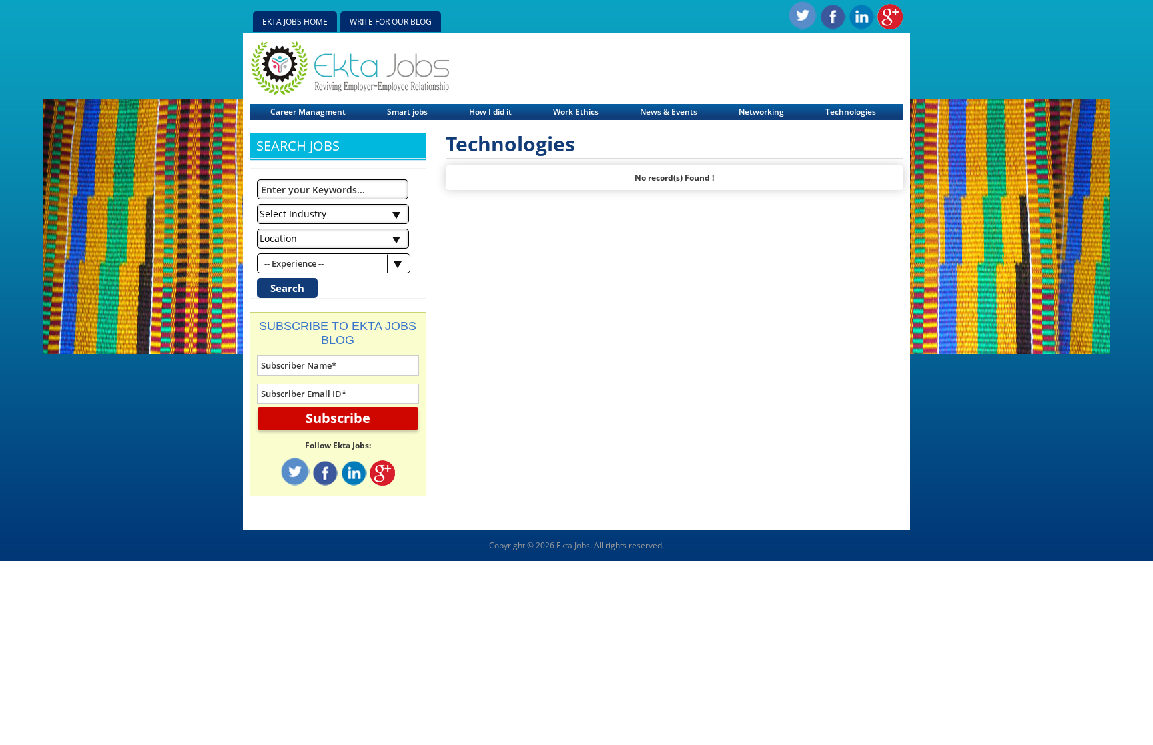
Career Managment (308, 111)
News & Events (668, 111)
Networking (761, 111)
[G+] (890, 27)
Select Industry (293, 213)
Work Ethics (576, 111)
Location (278, 238)
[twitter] (802, 27)
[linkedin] (861, 27)
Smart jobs (407, 111)
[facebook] (832, 27)
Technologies (850, 111)
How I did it (490, 111)
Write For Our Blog (391, 21)
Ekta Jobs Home (295, 21)
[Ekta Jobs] (350, 91)
